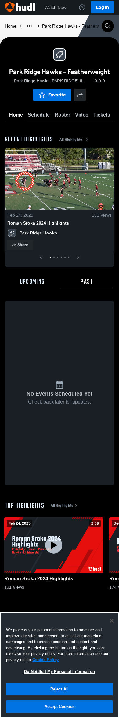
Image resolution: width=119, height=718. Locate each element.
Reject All (59, 689)
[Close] (111, 620)
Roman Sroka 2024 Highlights (38, 223)
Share (22, 244)
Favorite (57, 95)
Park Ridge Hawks (38, 232)
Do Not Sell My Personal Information (59, 671)
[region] (59, 665)
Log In (102, 7)
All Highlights (71, 139)
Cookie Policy (45, 659)
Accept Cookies (59, 706)
